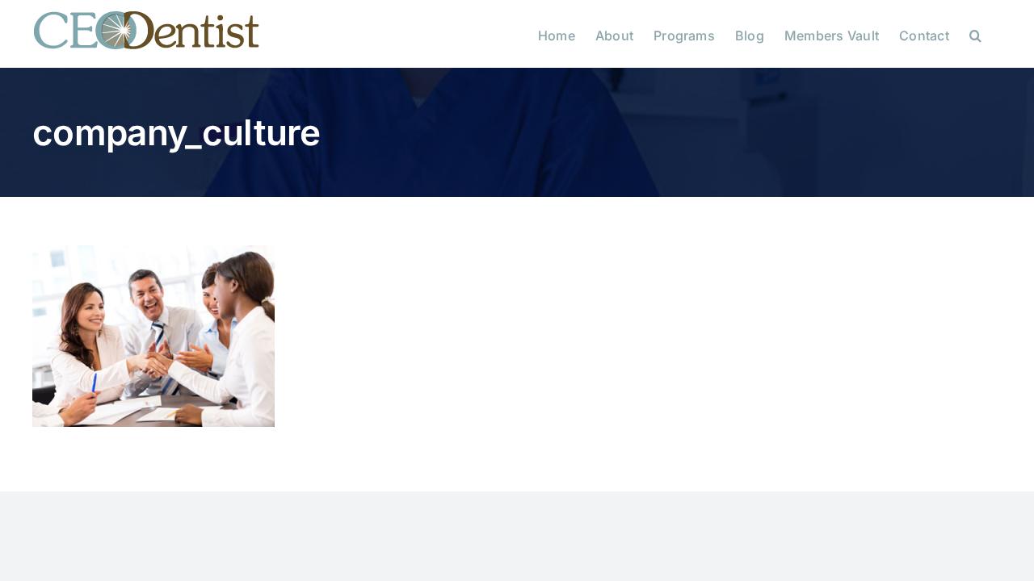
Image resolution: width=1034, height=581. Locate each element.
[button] (975, 34)
